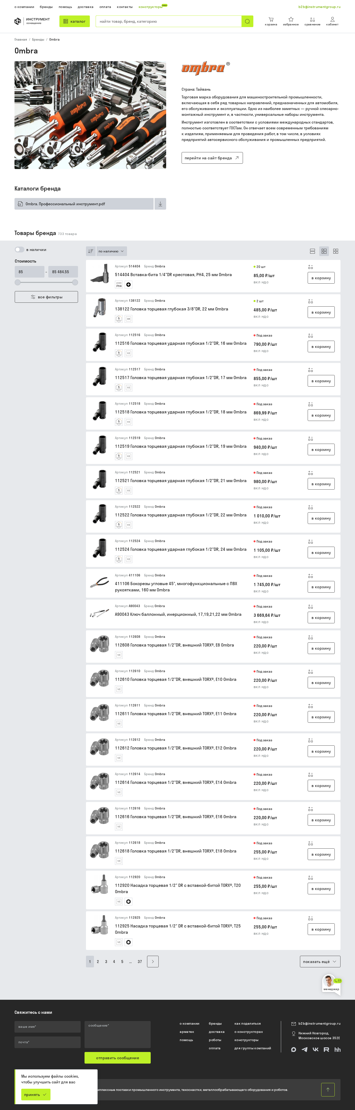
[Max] (294, 1049)
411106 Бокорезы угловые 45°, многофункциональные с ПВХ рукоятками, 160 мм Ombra (176, 587)
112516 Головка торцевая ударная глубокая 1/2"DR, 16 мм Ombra (181, 343)
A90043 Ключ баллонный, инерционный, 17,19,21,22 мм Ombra (178, 614)
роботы (215, 1040)
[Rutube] (326, 1049)
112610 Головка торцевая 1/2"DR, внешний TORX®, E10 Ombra (175, 679)
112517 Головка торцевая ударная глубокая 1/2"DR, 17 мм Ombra (181, 377)
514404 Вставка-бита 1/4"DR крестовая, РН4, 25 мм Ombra (173, 274)
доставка (217, 1031)
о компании (189, 1023)
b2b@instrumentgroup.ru (319, 1023)
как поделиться (247, 1023)
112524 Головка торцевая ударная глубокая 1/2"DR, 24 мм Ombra (181, 549)
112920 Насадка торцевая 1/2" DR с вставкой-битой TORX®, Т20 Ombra (178, 888)
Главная (20, 39)
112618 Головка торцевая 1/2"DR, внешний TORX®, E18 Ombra (175, 851)
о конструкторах (248, 1031)
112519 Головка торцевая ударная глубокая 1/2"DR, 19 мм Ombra (181, 446)
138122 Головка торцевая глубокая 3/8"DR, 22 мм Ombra (171, 309)
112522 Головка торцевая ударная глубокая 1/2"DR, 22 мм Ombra (181, 515)
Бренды (38, 39)
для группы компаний (252, 1048)
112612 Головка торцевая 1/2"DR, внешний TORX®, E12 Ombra (175, 748)
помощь (186, 1040)
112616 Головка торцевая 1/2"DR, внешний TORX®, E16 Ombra (175, 816)
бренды (215, 1023)
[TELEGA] (304, 1049)
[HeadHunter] (338, 1049)
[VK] (316, 1049)
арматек (187, 1031)
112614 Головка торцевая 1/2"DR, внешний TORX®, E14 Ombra (175, 782)
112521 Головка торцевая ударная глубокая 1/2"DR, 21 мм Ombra (181, 480)
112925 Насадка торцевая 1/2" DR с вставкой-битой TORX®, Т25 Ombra (178, 929)
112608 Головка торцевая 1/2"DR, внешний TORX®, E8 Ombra (174, 645)
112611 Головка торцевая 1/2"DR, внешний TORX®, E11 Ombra (175, 713)
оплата (215, 1048)
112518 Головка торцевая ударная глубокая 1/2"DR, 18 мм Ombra (181, 412)
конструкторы (246, 1040)
